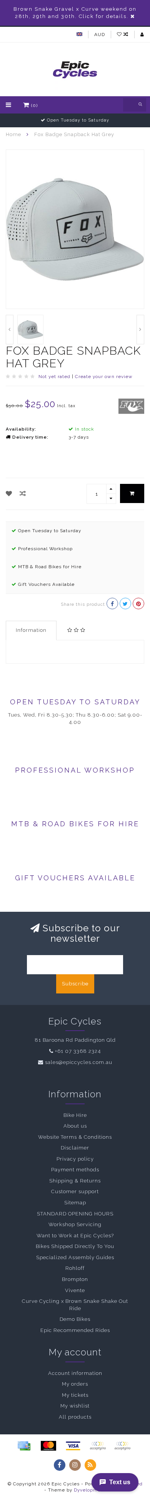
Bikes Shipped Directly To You (75, 1246)
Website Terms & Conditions (75, 1137)
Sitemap (75, 1202)
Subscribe (75, 984)
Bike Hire (75, 1115)
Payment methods (75, 1169)
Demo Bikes (75, 1319)
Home (13, 134)
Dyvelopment (90, 1490)
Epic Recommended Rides (75, 1330)
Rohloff (75, 1268)
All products (75, 1417)
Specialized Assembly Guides (75, 1257)
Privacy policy (75, 1159)
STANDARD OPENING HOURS (75, 1214)
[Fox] (131, 405)
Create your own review (104, 376)
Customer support (75, 1191)
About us (75, 1126)
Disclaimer (75, 1148)
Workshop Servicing (75, 1224)
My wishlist (75, 1406)
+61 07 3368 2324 (78, 1051)
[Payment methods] (23, 1446)
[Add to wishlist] (9, 493)
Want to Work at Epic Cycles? (75, 1235)
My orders (75, 1384)
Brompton (75, 1279)
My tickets (75, 1395)
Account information (75, 1373)
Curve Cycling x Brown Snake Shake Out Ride (75, 1304)
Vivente (75, 1290)
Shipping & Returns (75, 1181)
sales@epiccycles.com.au (78, 1062)
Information (31, 630)
